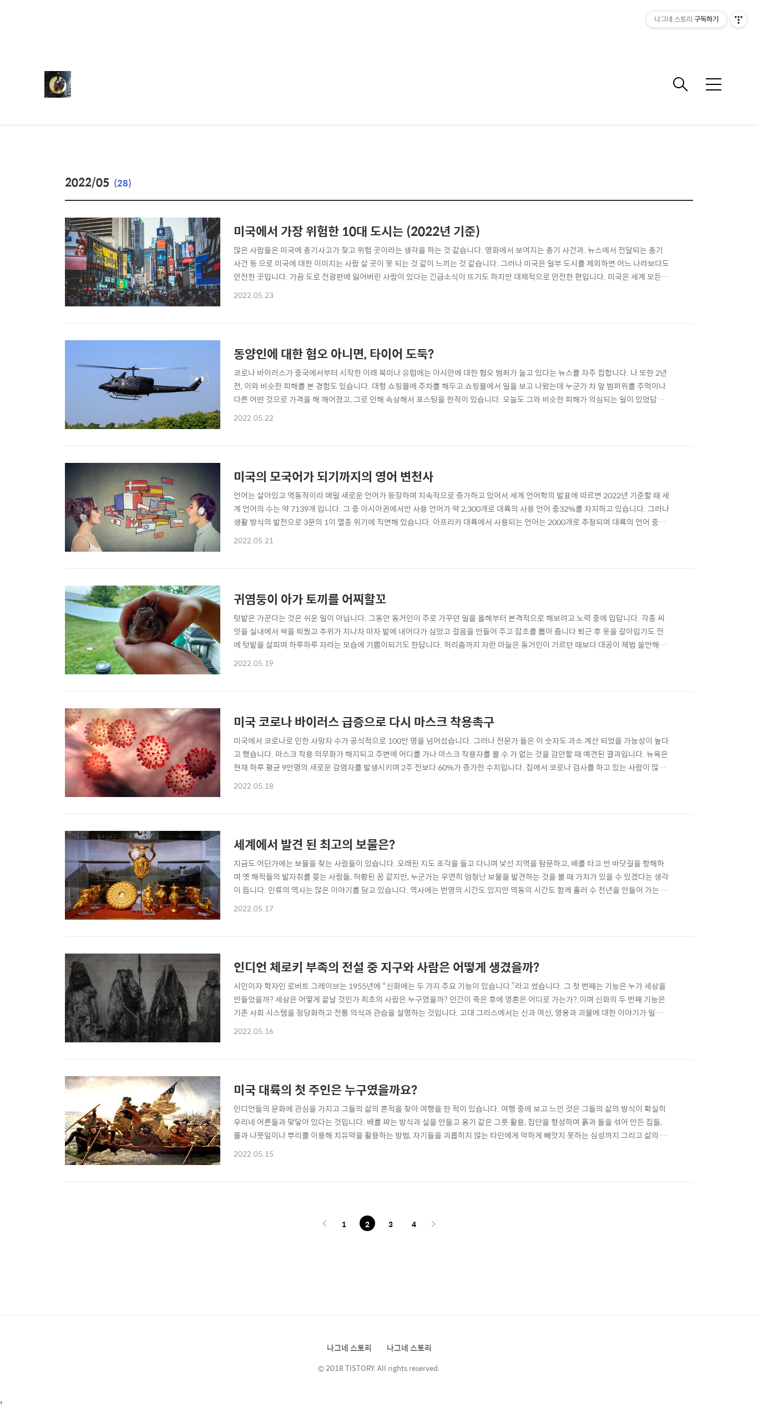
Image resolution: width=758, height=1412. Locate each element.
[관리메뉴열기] (738, 19)
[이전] (324, 1224)
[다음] (433, 1224)
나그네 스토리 (349, 1348)
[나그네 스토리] (99, 84)
